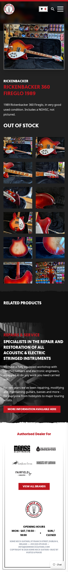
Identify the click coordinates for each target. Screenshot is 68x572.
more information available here (32, 409)
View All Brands (34, 486)
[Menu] (60, 9)
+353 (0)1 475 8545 (38, 544)
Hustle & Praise (34, 552)
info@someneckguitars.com (34, 547)
